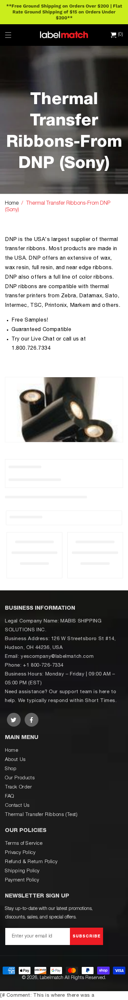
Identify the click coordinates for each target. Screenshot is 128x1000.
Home (12, 203)
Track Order (18, 787)
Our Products (19, 778)
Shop (10, 769)
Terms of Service (24, 843)
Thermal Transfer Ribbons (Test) (41, 814)
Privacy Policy (20, 852)
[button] (8, 35)
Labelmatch (51, 978)
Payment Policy (22, 880)
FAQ (9, 796)
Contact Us (17, 805)
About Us (15, 759)
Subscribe (87, 936)
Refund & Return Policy (31, 862)
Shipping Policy (22, 871)
